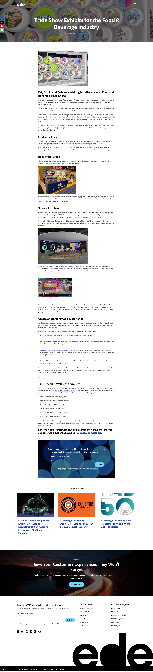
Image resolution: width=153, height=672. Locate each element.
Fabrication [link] (114, 612)
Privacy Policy (94, 469)
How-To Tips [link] (68, 33)
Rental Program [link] (116, 626)
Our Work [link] (83, 615)
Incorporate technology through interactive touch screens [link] (57, 350)
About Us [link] (82, 619)
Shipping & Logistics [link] (117, 619)
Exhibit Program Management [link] (120, 605)
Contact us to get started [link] (89, 432)
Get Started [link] (75, 584)
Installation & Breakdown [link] (118, 615)
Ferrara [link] (69, 266)
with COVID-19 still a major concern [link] (65, 390)
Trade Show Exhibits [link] (86, 605)
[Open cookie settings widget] (3, 669)
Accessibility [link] (44, 669)
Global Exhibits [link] (115, 622)
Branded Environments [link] (86, 608)
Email (53, 461)
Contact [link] (82, 626)
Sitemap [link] (51, 669)
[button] (134, 4)
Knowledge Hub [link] (84, 622)
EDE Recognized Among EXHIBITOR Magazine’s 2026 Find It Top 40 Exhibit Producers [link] (76, 523)
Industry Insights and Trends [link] (80, 33)
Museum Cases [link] (84, 612)
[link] (21, 4)
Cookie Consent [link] (59, 669)
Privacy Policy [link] (34, 669)
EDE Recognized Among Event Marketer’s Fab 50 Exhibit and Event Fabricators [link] (115, 523)
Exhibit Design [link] (115, 608)
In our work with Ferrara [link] (45, 221)
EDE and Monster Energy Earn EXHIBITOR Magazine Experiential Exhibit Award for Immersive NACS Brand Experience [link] (33, 527)
